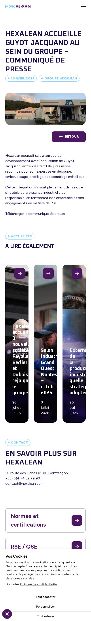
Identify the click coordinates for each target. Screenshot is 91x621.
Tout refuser (45, 616)
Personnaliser (45, 606)
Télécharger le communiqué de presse (35, 214)
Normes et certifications (28, 520)
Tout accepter (45, 597)
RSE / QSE (24, 546)
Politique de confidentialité (38, 584)
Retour (72, 136)
